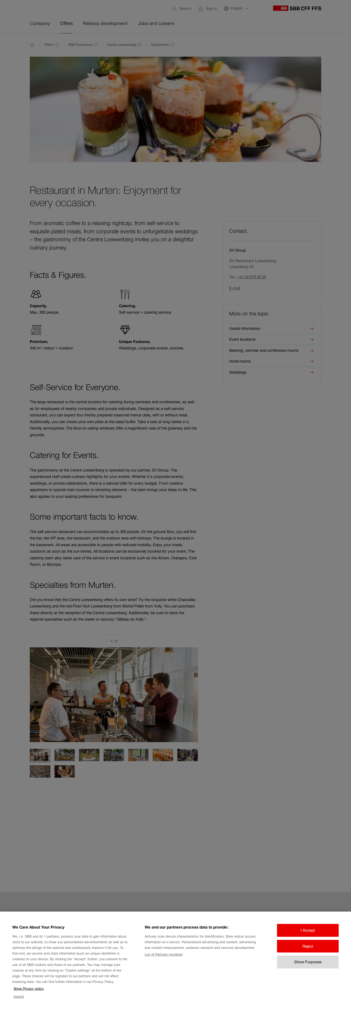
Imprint (19, 997)
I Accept (308, 930)
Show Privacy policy (29, 989)
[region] (175, 962)
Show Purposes (308, 962)
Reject (307, 946)
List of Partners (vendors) (164, 954)
